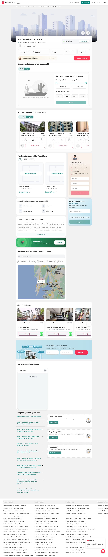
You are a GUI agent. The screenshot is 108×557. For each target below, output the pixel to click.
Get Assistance (53, 437)
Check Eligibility (53, 422)
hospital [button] (33, 261)
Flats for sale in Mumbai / (27, 6)
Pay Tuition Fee (75, 2)
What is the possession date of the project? (80, 217)
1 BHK (25, 159)
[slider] (56, 83)
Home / (18, 6)
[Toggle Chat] (103, 551)
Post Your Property (85, 2)
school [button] (42, 261)
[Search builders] (45, 370)
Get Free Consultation (55, 452)
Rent (18, 3)
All (20, 159)
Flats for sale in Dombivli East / (41, 6)
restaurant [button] (52, 261)
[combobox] (43, 256)
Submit (71, 102)
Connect (79, 193)
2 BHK (32, 159)
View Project (28, 334)
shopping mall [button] (63, 261)
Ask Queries (80, 222)
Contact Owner (35, 145)
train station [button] (23, 261)
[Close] (103, 540)
